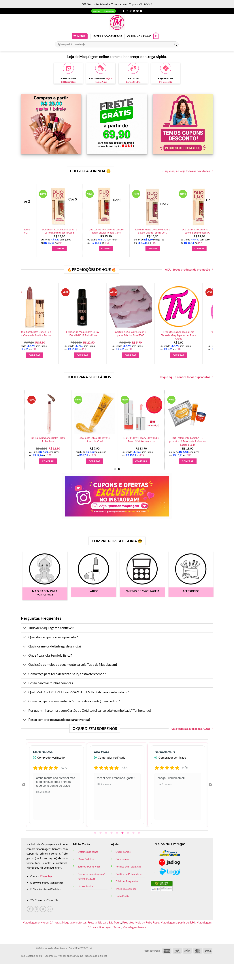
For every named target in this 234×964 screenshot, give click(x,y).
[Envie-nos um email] (50, 909)
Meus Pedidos (86, 859)
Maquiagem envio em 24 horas (41, 922)
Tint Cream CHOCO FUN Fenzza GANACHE (192, 439)
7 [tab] (128, 833)
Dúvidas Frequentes (127, 881)
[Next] (212, 211)
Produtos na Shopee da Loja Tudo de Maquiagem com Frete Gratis (115, 335)
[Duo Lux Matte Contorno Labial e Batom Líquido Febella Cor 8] (77, 206)
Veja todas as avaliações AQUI (190, 728)
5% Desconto (165, 81)
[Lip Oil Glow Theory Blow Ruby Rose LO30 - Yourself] (145, 413)
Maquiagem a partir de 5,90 (178, 922)
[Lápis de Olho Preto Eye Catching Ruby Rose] (124, 206)
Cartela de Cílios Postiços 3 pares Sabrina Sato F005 (67, 333)
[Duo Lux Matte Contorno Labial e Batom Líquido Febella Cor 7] (30, 206)
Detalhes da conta (88, 851)
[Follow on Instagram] (127, 11)
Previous (24, 785)
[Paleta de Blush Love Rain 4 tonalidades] (170, 206)
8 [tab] (134, 833)
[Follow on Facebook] (123, 11)
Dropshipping (85, 886)
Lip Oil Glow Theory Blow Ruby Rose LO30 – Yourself (145, 439)
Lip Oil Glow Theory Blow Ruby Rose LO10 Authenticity (52, 439)
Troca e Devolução (126, 888)
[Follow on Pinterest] (137, 11)
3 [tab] (106, 833)
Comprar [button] (31, 248)
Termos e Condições (89, 866)
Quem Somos (123, 851)
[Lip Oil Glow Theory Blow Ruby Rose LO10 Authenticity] (52, 413)
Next (210, 785)
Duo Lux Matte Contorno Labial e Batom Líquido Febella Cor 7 (30, 231)
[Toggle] (24, 628)
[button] (80, 36)
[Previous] (32, 421)
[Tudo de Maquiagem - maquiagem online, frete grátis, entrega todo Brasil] (117, 22)
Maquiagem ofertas (74, 922)
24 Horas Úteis (68, 81)
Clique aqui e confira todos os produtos (185, 377)
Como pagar (122, 859)
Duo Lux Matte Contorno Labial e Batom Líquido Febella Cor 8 (77, 231)
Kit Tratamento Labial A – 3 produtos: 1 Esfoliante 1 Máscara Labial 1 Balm (99, 441)
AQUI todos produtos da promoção (187, 269)
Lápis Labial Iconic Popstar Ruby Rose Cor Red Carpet (211, 333)
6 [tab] (123, 833)
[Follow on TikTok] (130, 11)
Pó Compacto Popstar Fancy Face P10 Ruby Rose (163, 333)
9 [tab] (139, 833)
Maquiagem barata (134, 927)
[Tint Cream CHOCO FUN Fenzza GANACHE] (192, 413)
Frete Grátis (122, 896)
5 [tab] (117, 833)
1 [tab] (95, 833)
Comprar (115, 355)
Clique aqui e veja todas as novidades (186, 171)
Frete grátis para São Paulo (104, 922)
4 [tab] (112, 833)
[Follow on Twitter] (134, 11)
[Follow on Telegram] (141, 11)
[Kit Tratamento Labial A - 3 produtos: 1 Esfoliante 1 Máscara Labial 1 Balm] (98, 413)
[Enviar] (175, 44)
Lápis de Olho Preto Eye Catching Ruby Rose (124, 231)
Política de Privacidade (129, 874)
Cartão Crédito (133, 81)
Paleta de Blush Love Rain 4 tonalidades (170, 231)
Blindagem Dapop (110, 927)
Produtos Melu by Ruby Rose (140, 922)
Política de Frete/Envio (128, 866)
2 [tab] (101, 833)
